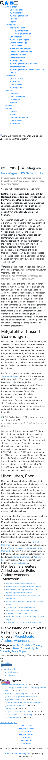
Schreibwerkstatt (18, 54)
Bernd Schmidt (22, 648)
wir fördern (10, 75)
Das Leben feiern (13, 717)
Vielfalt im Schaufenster (21, 51)
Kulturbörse (15, 81)
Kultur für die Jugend (19, 39)
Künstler (13, 114)
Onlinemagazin (17, 9)
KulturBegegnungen (19, 15)
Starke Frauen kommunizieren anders (23, 586)
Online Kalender (21, 563)
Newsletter (26, 731)
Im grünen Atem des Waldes (18, 711)
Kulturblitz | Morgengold (16, 693)
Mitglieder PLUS (26, 728)
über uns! (9, 90)
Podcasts (14, 18)
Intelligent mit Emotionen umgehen (22, 610)
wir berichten (11, 6)
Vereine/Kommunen (19, 117)
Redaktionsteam (17, 96)
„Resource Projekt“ (9, 376)
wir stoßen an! (11, 24)
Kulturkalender (16, 12)
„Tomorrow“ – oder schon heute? (21, 607)
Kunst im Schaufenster (20, 48)
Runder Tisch (16, 45)
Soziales (27, 645)
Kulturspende (16, 60)
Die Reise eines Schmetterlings (19, 714)
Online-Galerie (16, 78)
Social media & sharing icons (18, 753)
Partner (13, 111)
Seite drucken (33, 173)
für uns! (8, 105)
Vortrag (37, 645)
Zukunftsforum (21, 30)
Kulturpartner (26, 725)
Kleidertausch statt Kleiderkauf (20, 583)
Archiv (13, 21)
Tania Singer (19, 651)
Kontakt (13, 102)
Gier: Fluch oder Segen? (17, 613)
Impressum (26, 743)
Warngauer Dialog (23, 33)
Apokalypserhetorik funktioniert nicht (23, 622)
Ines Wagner (10, 173)
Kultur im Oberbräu (20, 557)
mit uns (8, 108)
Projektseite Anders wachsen (17, 638)
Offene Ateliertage (18, 42)
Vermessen (10, 708)
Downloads (15, 99)
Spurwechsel (16, 36)
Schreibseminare (17, 57)
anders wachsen (17, 27)
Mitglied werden (26, 734)
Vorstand (14, 93)
